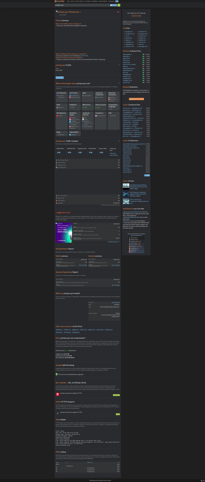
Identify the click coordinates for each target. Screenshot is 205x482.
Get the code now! (136, 235)
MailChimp (112, 97)
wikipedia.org (129, 44)
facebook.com (130, 34)
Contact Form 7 (75, 123)
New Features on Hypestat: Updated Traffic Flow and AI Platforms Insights (138, 194)
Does (70, 338)
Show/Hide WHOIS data (133, 217)
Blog (101, 480)
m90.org (125, 72)
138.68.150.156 (127, 152)
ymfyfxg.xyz (67, 332)
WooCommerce (75, 119)
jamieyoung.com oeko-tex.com (132, 132)
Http (61, 420)
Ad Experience (65, 249)
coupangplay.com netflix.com (132, 112)
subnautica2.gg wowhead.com (132, 134)
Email (58, 105)
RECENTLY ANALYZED (79, 1)
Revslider (60, 115)
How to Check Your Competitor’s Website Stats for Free (139, 201)
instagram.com (143, 34)
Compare (114, 5)
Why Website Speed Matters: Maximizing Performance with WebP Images (138, 187)
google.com (129, 31)
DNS (61, 452)
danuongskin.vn (127, 54)
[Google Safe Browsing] (57, 374)
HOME (68, 1)
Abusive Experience (67, 272)
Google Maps (87, 95)
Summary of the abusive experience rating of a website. (71, 275)
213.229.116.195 (127, 154)
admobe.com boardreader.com (133, 120)
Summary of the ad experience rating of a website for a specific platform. (76, 252)
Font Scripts (74, 93)
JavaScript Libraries (86, 114)
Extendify (73, 124)
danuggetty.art (127, 74)
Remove (128, 221)
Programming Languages (113, 105)
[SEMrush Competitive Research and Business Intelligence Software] (63, 213)
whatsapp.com (143, 46)
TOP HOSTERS (87, 1)
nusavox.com (127, 76)
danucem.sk (126, 58)
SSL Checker (71, 383)
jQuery (86, 124)
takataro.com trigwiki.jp (130, 124)
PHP (111, 109)
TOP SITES (72, 1)
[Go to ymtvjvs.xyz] (80, 12)
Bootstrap (61, 95)
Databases (73, 105)
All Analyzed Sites (94, 480)
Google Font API (75, 97)
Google (65, 365)
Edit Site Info (59, 77)
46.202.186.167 (127, 172)
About (109, 480)
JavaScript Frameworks (99, 94)
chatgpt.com (129, 42)
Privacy (105, 480)
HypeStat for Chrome (137, 99)
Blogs (58, 132)
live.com (141, 44)
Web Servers (87, 105)
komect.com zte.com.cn (131, 130)
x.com (127, 36)
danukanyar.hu (127, 78)
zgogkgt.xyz (75, 330)
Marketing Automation (112, 94)
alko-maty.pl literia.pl (129, 126)
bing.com (128, 40)
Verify (65, 402)
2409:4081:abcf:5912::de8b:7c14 (132, 166)
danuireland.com (127, 70)
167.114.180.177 (127, 170)
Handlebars (100, 97)
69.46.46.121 (126, 164)
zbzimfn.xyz (83, 330)
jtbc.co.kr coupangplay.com (131, 136)
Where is (68, 293)
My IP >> (147, 175)
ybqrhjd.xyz (59, 330)
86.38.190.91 (126, 158)
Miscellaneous (61, 113)
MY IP (117, 1)
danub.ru (125, 66)
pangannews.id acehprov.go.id (132, 114)
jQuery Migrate (88, 126)
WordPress (113, 115)
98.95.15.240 (126, 162)
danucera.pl (126, 62)
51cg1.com (126, 60)
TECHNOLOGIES (111, 1)
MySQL (73, 107)
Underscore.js (87, 123)
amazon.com (142, 36)
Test (118, 414)
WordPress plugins (73, 114)
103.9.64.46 (126, 168)
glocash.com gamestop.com (132, 110)
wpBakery (73, 121)
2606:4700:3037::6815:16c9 (131, 148)
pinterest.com (130, 46)
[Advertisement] (88, 40)
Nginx (85, 107)
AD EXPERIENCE (94, 1)
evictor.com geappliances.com (132, 108)
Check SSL (116, 395)
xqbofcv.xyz (91, 330)
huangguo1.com (127, 80)
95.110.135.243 (127, 150)
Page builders (74, 132)
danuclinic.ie (126, 56)
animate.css (61, 97)
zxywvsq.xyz (100, 330)
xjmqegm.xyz (76, 332)
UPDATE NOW (136, 16)
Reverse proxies (101, 105)
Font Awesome (75, 95)
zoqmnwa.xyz (109, 330)
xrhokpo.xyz (67, 330)
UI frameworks (61, 93)
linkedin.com (142, 40)
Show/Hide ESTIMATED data (134, 212)
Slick (85, 117)
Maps (84, 93)
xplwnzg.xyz (59, 332)
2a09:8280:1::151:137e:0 (130, 146)
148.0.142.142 (127, 160)
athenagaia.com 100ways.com (132, 128)
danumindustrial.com (129, 68)
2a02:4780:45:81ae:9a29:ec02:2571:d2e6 (135, 144)
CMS (110, 113)
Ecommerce (99, 113)
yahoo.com (142, 42)
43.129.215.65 (84, 56)
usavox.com (126, 82)
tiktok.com (129, 38)
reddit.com (142, 38)
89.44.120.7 (126, 156)
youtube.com (143, 31)
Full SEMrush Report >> (114, 242)
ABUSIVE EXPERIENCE (103, 1)
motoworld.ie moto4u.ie (131, 122)
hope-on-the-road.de (129, 64)
